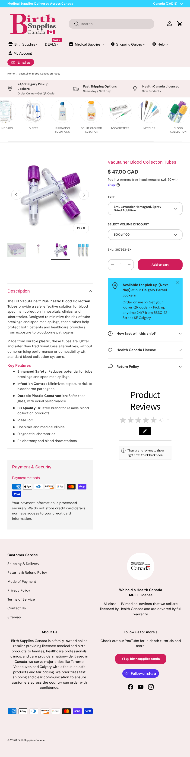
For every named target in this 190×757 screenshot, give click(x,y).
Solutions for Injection (91, 130)
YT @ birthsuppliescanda (141, 659)
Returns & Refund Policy (27, 572)
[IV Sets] (33, 111)
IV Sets (33, 128)
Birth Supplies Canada (31, 740)
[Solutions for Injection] (91, 111)
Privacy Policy (18, 590)
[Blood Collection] (178, 111)
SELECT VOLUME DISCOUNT (128, 224)
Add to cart (160, 265)
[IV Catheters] (120, 111)
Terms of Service (21, 599)
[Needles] (149, 111)
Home (11, 73)
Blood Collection (178, 130)
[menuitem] (23, 44)
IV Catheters (120, 128)
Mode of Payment (21, 581)
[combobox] (111, 24)
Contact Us (16, 608)
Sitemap (14, 617)
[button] (168, 420)
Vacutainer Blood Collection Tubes (39, 73)
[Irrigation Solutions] (62, 111)
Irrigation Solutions (62, 130)
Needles (149, 128)
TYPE (111, 197)
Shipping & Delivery (23, 563)
